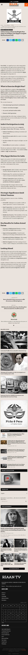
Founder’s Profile (15, 653)
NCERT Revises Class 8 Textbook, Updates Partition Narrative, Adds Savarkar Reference (16, 457)
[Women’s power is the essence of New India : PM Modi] (7, 557)
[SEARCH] (26, 501)
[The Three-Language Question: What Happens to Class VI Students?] (4, 435)
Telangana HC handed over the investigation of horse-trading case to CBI (13, 373)
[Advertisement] (14, 54)
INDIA (2, 29)
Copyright (4, 596)
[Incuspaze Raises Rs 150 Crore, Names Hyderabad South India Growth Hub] (4, 466)
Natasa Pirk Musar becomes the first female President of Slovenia (20, 550)
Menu (23, 430)
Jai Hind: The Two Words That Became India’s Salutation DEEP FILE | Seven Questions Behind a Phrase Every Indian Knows (16, 442)
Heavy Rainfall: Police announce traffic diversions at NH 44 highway (14, 300)
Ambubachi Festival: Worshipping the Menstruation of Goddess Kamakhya (16, 450)
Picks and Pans (5, 638)
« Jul (3, 622)
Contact (3, 594)
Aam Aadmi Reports (6, 629)
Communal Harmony (6, 631)
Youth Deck (4, 642)
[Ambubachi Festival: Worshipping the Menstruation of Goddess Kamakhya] (4, 451)
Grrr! (3, 636)
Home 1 (9, 653)
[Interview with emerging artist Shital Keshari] (20, 557)
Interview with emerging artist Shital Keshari (20, 564)
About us (3, 592)
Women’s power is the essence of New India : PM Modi (6, 564)
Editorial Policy (5, 598)
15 (21, 613)
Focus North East (5, 634)
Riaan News (10, 29)
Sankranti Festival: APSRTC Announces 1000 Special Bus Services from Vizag (12, 396)
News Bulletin (6, 29)
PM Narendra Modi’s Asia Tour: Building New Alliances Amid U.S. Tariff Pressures (14, 307)
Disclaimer (4, 600)
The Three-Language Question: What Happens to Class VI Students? (15, 434)
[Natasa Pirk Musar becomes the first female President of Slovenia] (20, 543)
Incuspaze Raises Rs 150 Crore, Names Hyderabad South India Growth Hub (16, 465)
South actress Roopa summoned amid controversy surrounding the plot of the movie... (13, 530)
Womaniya (4, 643)
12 (10, 613)
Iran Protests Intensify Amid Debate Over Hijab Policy (6, 550)
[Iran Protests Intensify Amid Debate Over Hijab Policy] (7, 543)
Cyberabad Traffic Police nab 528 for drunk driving (13, 350)
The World (4, 640)
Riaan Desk (4, 36)
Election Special (5, 632)
